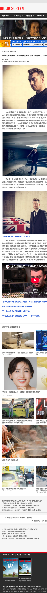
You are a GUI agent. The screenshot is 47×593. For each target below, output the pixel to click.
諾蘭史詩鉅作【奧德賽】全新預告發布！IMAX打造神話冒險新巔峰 (22, 501)
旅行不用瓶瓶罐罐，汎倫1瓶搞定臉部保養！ (17, 353)
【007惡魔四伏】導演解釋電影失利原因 (14, 536)
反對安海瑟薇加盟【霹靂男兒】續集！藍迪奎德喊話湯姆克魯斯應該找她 (17, 422)
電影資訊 (5, 15)
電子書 (19, 555)
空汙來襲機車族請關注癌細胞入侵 (14, 489)
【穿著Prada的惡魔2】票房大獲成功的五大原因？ (17, 503)
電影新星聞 (13, 52)
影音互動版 (27, 555)
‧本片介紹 (26, 236)
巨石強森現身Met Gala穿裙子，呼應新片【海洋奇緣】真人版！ (21, 510)
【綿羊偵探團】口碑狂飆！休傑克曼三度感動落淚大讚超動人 (20, 505)
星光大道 (17, 15)
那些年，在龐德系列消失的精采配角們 (14, 531)
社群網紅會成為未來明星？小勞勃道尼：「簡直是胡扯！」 (19, 508)
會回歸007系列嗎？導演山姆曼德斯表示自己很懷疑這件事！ (20, 529)
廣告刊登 (5, 587)
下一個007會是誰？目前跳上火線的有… (16, 311)
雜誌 (12, 555)
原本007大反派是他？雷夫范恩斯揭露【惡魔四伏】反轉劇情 (20, 538)
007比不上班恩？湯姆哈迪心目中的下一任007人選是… (21, 316)
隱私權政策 (19, 587)
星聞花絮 (29, 15)
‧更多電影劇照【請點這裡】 (12, 236)
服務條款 (12, 587)
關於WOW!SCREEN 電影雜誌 (32, 587)
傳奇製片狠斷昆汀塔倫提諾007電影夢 (13, 534)
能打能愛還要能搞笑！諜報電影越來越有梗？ (18, 306)
